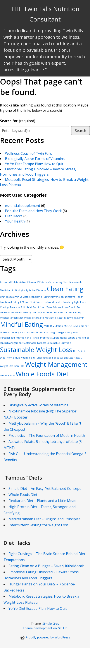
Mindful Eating (21, 324)
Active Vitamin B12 (30, 282)
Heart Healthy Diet (26, 312)
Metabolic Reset (54, 317)
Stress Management (11, 342)
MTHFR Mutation (53, 325)
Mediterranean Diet (11, 317)
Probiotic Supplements (53, 337)
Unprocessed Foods (47, 357)
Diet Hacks (13, 216)
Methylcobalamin (74, 317)
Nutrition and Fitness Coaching (37, 332)
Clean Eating (65, 288)
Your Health (15, 221)
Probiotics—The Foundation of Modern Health (47, 435)
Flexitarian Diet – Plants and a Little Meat (42, 500)
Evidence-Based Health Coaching (54, 302)
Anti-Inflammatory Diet (55, 282)
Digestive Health (74, 296)
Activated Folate (9, 282)
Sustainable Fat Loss (34, 342)
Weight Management (56, 364)
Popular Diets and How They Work (33, 210)
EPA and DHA (27, 302)
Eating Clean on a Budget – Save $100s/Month (46, 565)
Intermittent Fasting (69, 312)
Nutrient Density (9, 332)
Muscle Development (76, 325)
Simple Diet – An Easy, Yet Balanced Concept (45, 488)
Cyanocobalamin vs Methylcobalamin (21, 296)
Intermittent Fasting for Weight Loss (39, 525)
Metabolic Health (34, 317)
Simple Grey (50, 623)
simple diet (82, 337)
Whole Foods (7, 375)
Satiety (71, 337)
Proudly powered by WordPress (48, 637)
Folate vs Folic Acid (21, 307)
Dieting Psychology (53, 296)
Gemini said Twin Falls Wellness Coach (54, 307)
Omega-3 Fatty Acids (66, 332)
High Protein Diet (47, 312)
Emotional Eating (9, 302)
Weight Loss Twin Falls (12, 365)
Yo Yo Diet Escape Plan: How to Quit (34, 163)
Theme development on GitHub (45, 628)
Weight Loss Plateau (71, 357)
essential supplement (22, 205)
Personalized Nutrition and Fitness (19, 337)
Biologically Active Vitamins (30, 290)
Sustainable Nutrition (59, 342)
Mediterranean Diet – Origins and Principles (44, 519)
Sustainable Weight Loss (36, 349)
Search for (17, 120)
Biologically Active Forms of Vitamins (35, 158)
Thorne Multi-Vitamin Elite (21, 357)
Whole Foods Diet (42, 374)
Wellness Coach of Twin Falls (28, 153)
